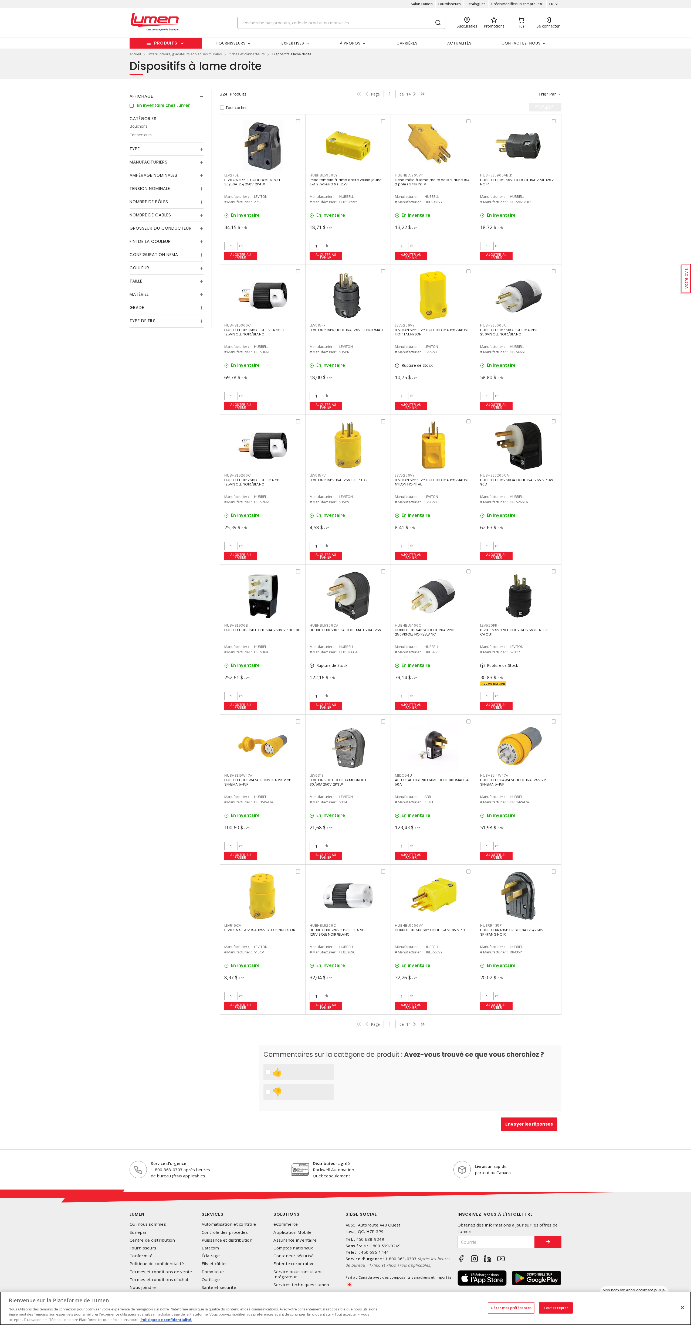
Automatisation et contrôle (229, 1224)
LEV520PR (488, 625)
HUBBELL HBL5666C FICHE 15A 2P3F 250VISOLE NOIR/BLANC (509, 332)
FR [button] (551, 3)
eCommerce (285, 1224)
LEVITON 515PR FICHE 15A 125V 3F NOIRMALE (347, 330)
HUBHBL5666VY (409, 925)
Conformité (141, 1255)
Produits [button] (165, 43)
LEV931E (316, 775)
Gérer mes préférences (511, 1307)
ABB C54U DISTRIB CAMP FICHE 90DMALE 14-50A (433, 782)
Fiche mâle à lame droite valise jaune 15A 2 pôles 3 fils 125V (432, 182)
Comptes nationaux (293, 1248)
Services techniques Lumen (301, 1284)
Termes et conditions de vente (161, 1271)
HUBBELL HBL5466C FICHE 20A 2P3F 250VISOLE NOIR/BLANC (425, 632)
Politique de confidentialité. (166, 1319)
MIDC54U (403, 775)
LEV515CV (232, 925)
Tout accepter (556, 1307)
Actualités (459, 43)
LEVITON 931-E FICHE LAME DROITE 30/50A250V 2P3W (338, 782)
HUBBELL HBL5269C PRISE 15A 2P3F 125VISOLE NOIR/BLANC (339, 932)
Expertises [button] (293, 43)
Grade (137, 307)
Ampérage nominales (153, 175)
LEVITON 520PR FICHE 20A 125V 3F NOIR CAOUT (514, 632)
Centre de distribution (152, 1240)
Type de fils (143, 321)
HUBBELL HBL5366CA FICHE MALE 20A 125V (345, 630)
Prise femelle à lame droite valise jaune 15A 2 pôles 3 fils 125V (346, 182)
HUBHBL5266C (237, 475)
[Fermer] (682, 1308)
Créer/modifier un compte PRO (517, 3)
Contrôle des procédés (225, 1232)
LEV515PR (318, 325)
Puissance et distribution (227, 1240)
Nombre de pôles (149, 202)
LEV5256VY (405, 475)
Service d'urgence (168, 1163)
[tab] (167, 96)
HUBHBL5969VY (324, 175)
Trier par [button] (547, 94)
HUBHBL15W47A (238, 775)
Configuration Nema (154, 254)
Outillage (211, 1279)
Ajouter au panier (240, 256)
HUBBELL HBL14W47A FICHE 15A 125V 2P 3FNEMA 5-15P (513, 782)
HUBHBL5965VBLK (496, 175)
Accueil (135, 54)
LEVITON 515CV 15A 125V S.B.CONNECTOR (259, 930)
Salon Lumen (422, 3)
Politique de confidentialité (157, 1263)
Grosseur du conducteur (161, 228)
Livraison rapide (491, 1166)
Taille (136, 281)
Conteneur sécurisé (293, 1255)
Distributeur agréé (331, 1163)
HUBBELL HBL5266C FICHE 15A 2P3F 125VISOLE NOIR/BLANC (253, 482)
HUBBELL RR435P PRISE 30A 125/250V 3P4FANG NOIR (512, 932)
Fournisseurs (449, 3)
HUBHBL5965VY (409, 175)
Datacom (210, 1248)
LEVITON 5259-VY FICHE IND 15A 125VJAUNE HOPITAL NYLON (432, 332)
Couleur (139, 268)
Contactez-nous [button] (521, 43)
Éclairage (211, 1255)
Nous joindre (143, 1287)
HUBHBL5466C (408, 625)
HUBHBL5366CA (324, 625)
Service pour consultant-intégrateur (298, 1274)
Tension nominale (150, 188)
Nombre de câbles (150, 215)
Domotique (213, 1271)
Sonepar (138, 1232)
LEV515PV (318, 475)
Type (135, 149)
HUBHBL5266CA (494, 475)
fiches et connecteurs (247, 54)
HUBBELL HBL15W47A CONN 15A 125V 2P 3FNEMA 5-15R (258, 782)
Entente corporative (293, 1263)
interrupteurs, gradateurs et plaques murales (185, 54)
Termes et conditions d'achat (159, 1279)
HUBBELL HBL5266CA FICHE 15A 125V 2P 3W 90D (516, 482)
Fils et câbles (215, 1263)
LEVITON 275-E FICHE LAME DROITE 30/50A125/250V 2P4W (253, 182)
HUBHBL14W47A (494, 775)
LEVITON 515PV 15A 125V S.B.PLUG (338, 480)
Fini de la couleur (150, 241)
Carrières (407, 43)
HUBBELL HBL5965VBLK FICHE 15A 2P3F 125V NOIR (517, 182)
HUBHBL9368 (236, 625)
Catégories (143, 118)
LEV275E (231, 175)
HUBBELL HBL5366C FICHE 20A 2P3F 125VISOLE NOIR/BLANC (254, 332)
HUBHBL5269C (323, 925)
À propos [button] (350, 43)
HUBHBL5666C (493, 325)
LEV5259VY (405, 325)
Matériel (139, 294)
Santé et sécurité (219, 1287)
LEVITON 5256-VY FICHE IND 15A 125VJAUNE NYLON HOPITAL (432, 482)
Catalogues (476, 3)
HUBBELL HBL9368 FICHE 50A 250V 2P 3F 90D (262, 630)
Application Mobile (292, 1232)
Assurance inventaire (295, 1240)
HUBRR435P (491, 925)
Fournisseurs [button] (231, 43)
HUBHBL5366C (237, 325)
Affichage (141, 96)
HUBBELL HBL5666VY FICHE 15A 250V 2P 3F (431, 930)
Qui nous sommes (148, 1224)
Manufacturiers (149, 162)
